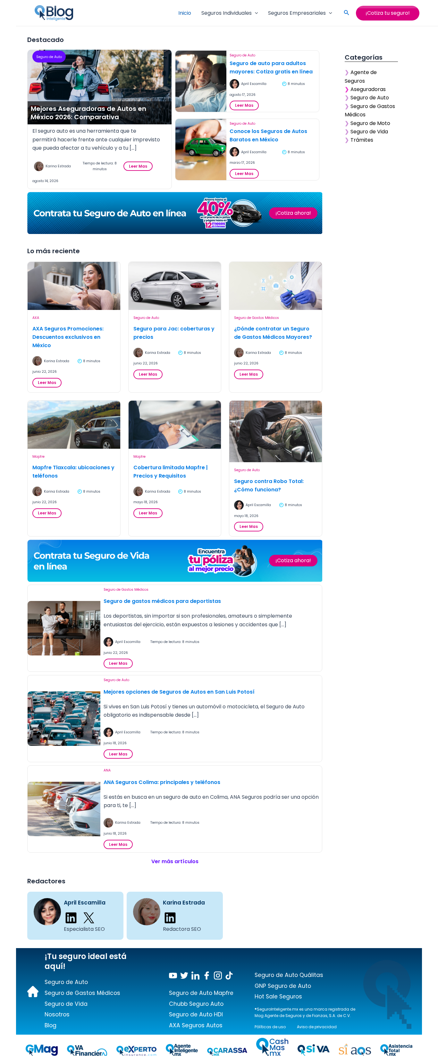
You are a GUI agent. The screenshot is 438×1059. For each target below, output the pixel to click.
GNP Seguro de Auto (283, 986)
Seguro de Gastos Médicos (256, 317)
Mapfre (38, 456)
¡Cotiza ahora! (293, 213)
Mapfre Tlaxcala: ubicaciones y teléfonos (73, 471)
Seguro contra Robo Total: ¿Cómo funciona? (269, 485)
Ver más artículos (174, 861)
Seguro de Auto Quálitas (289, 975)
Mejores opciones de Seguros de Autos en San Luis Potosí (179, 692)
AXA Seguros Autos (196, 1025)
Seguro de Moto (370, 123)
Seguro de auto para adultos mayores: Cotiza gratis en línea (271, 67)
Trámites (361, 140)
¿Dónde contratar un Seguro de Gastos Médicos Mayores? (273, 333)
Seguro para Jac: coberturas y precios (174, 333)
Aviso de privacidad (317, 1027)
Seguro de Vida (369, 131)
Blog (50, 1025)
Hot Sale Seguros (278, 996)
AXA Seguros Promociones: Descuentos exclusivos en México (68, 337)
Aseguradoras (368, 89)
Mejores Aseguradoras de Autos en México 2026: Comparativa (88, 112)
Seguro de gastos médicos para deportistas (162, 601)
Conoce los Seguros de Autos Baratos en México (268, 135)
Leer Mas (140, 167)
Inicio (184, 13)
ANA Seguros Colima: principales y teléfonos (162, 782)
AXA (35, 317)
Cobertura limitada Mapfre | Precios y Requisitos (170, 471)
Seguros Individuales (226, 13)
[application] (255, 13)
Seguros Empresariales (297, 13)
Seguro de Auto (49, 56)
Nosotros (57, 1014)
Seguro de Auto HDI (196, 1014)
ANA (107, 770)
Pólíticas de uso (270, 1027)
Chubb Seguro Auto (196, 1004)
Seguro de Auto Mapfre (201, 993)
